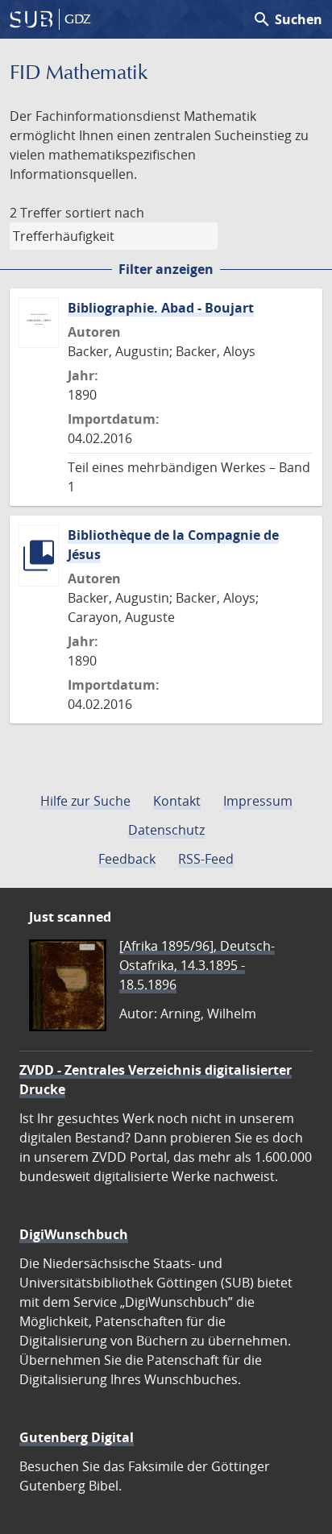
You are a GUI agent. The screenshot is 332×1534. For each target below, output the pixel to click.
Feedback (127, 859)
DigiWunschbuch (73, 1234)
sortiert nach (104, 213)
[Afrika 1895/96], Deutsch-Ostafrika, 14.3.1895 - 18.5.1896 (197, 965)
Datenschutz (166, 830)
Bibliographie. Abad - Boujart (161, 308)
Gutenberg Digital (76, 1437)
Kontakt (177, 801)
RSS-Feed (206, 859)
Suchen (287, 19)
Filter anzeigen (166, 269)
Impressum (258, 801)
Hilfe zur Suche (85, 801)
